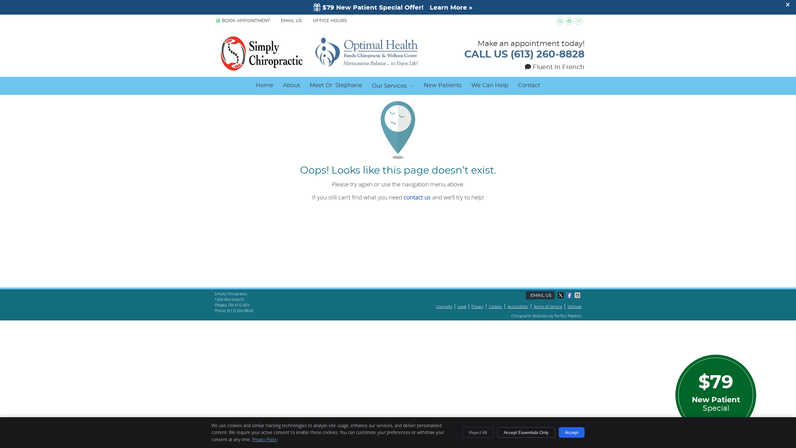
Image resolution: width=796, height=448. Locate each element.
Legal (461, 306)
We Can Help (489, 85)
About (291, 85)
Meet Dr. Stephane (336, 85)
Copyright (444, 306)
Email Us (291, 21)
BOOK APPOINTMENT (246, 21)
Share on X (561, 295)
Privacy (477, 306)
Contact (529, 85)
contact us (417, 197)
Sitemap (574, 306)
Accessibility (517, 306)
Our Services (389, 86)
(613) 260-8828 (240, 310)
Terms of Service (548, 306)
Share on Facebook (569, 295)
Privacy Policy (264, 439)
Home (264, 85)
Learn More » (451, 8)
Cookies (495, 306)
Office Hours (330, 21)
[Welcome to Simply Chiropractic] (319, 68)
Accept (571, 432)
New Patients (443, 85)
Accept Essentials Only (526, 432)
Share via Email (578, 295)
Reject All (478, 432)
